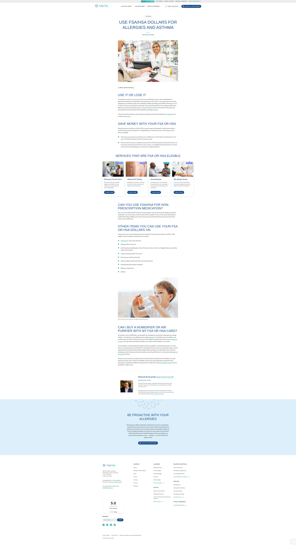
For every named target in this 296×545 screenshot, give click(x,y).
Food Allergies (157, 470)
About (135, 467)
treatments (169, 114)
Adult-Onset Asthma (159, 491)
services (128, 116)
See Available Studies (179, 505)
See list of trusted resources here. (157, 393)
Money (156, 110)
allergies (151, 337)
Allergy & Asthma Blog (139, 470)
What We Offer (126, 6)
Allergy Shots (177, 484)
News (134, 473)
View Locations (173, 6)
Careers (135, 483)
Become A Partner (181, 1)
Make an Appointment (149, 443)
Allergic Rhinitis (157, 467)
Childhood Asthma (158, 494)
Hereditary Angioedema (179, 470)
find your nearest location (115, 482)
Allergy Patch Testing (179, 488)
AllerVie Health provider (164, 363)
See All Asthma (157, 501)
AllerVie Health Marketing (126, 87)
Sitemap (135, 486)
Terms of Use (114, 535)
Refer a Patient (169, 1)
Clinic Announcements (148, 1)
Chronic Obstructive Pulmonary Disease (162, 497)
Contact (135, 479)
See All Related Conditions (180, 476)
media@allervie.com (108, 487)
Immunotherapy (177, 491)
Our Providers (140, 6)
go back (148, 16)
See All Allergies (157, 483)
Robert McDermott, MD (165, 377)
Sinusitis (155, 476)
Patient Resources (153, 6)
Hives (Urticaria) (177, 467)
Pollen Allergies (157, 473)
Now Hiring (159, 1)
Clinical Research (194, 1)
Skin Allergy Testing (178, 494)
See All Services (177, 497)
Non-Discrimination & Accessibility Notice (130, 535)
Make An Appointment (192, 6)
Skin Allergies (157, 479)
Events (135, 476)
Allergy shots (124, 241)
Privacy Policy (106, 535)
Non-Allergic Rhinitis (179, 473)
